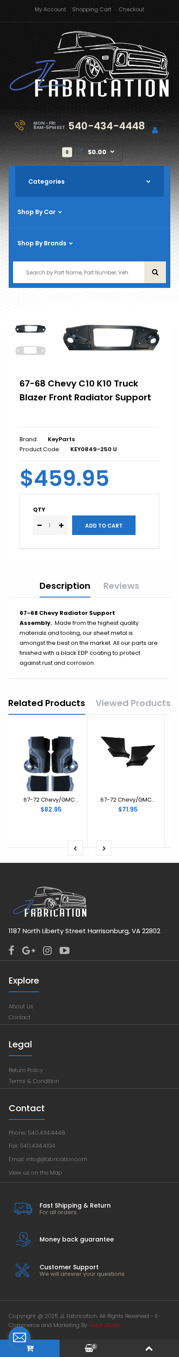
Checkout (131, 9)
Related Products (46, 703)
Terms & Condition (34, 1081)
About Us (21, 1006)
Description (65, 586)
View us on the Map (35, 1173)
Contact (19, 1017)
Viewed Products (133, 703)
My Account (50, 9)
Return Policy (26, 1070)
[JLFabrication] (89, 95)
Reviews (121, 586)
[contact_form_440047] (19, 1337)
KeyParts (61, 439)
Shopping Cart (91, 9)
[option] (111, 337)
